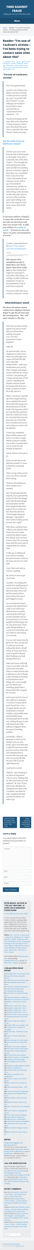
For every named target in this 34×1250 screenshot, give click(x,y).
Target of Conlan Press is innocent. (18, 999)
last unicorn (24, 67)
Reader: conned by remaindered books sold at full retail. (26, 822)
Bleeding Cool (18, 937)
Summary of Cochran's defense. (17, 1047)
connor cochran (19, 65)
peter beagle (6, 69)
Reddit (14, 939)
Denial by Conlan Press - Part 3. (17, 1010)
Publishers (20, 63)
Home (5, 28)
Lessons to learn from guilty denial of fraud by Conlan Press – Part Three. (9, 822)
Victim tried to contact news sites (17, 1014)
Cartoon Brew (24, 935)
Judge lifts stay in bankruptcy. (16, 1119)
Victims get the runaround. (15, 991)
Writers (26, 63)
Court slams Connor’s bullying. (17, 1115)
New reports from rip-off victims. (17, 1049)
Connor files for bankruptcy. (16, 1117)
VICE (11, 935)
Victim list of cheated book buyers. (17, 987)
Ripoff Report (8, 1154)
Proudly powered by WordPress (11, 1244)
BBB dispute (20, 1151)
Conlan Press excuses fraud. (15, 989)
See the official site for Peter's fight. (16, 914)
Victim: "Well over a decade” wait (17, 1025)
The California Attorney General (14, 1171)
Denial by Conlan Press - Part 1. (17, 1006)
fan (19, 62)
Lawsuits (13, 63)
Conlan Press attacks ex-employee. (17, 997)
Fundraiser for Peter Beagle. (16, 1059)
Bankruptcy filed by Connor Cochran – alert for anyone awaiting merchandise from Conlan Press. (17, 1209)
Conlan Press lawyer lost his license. (17, 980)
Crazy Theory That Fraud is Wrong (15, 66)
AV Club (16, 935)
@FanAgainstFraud (10, 1145)
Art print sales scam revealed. (16, 1055)
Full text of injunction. (14, 1068)
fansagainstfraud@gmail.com (13, 1143)
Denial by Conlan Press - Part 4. (17, 1012)
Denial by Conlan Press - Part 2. (17, 1008)
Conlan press (9, 65)
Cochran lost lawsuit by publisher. (18, 1091)
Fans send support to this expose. (17, 1040)
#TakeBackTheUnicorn (11, 961)
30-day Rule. (23, 1177)
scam (13, 69)
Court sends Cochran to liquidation (18, 1121)
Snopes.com (13, 950)
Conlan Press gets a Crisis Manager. (18, 1057)
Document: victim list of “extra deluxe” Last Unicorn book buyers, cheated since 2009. (16, 1194)
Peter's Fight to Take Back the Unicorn (16, 946)
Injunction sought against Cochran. (18, 1066)
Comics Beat (9, 937)
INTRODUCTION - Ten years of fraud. (18, 974)
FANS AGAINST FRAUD (17, 9)
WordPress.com (19, 1246)
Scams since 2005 (22, 939)
